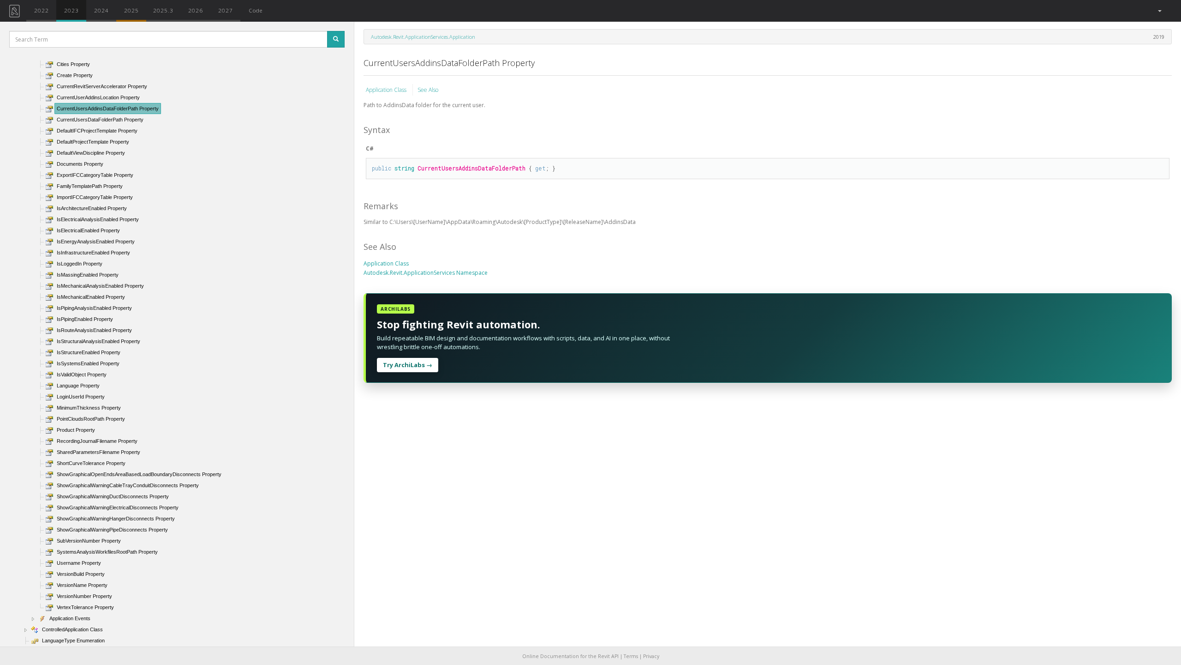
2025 (131, 10)
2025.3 (163, 10)
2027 (225, 10)
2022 (41, 10)
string (404, 168)
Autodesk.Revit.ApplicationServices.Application (423, 36)
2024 (101, 10)
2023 (71, 10)
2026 (195, 10)
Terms (631, 656)
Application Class (387, 90)
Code (255, 10)
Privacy (651, 656)
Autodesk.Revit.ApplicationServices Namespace (426, 273)
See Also (428, 90)
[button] (1159, 11)
